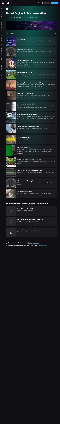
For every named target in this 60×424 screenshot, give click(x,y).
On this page (10, 33)
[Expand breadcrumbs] (16, 9)
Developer (11, 9)
